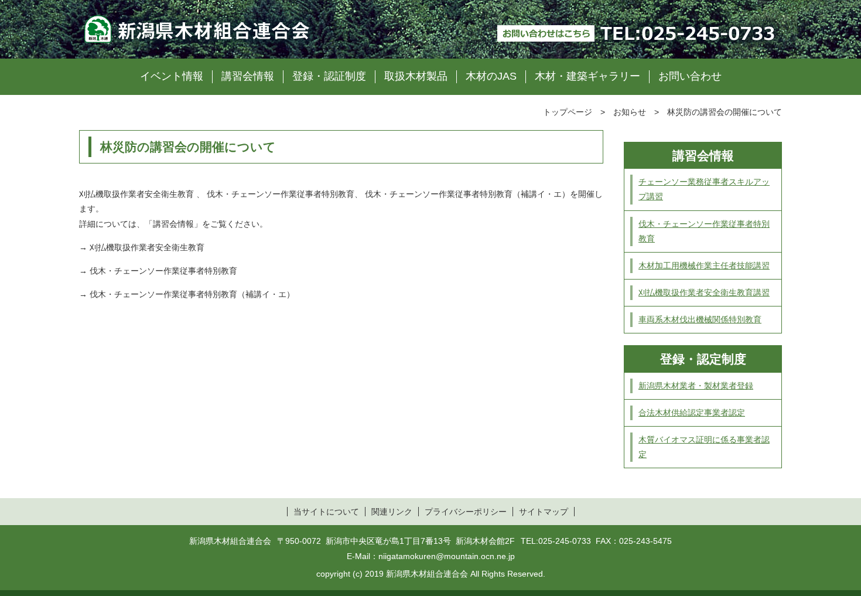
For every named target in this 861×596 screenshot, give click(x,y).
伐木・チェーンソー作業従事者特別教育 (163, 270)
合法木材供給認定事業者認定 (691, 412)
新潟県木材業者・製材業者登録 (695, 385)
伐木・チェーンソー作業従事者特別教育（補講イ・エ (188, 294)
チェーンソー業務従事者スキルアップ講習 (704, 189)
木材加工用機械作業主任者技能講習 (704, 265)
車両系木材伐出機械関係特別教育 (699, 319)
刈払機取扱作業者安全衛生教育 (147, 247)
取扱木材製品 (415, 76)
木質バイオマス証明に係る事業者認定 (704, 447)
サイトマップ (543, 511)
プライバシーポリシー (466, 511)
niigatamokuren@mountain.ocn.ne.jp (446, 556)
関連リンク (391, 511)
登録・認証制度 (329, 76)
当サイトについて (326, 511)
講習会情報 (247, 76)
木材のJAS (491, 76)
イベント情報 (171, 76)
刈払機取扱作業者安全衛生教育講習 (704, 292)
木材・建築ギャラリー (587, 76)
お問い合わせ (690, 76)
